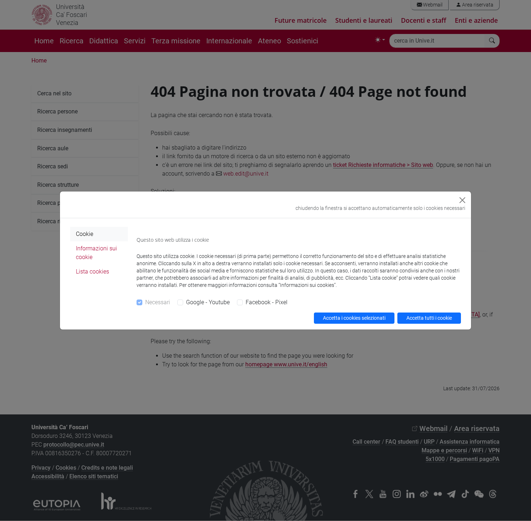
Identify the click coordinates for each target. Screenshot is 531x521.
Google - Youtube (208, 302)
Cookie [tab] (84, 234)
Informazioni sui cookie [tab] (96, 252)
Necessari (157, 302)
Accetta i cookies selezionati (354, 318)
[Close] (462, 200)
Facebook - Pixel (267, 302)
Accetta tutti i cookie (429, 318)
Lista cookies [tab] (92, 271)
